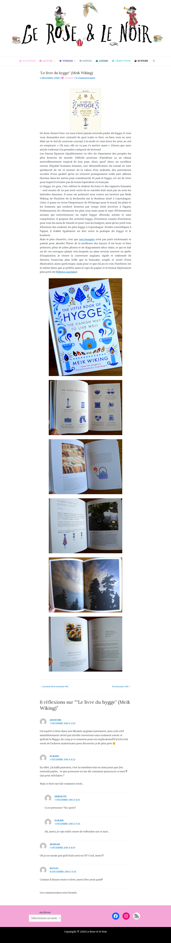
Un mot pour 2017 (121, 686)
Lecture (69, 77)
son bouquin (87, 239)
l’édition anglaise (66, 271)
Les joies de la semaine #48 (54, 686)
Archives (44, 912)
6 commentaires (85, 77)
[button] (54, 61)
